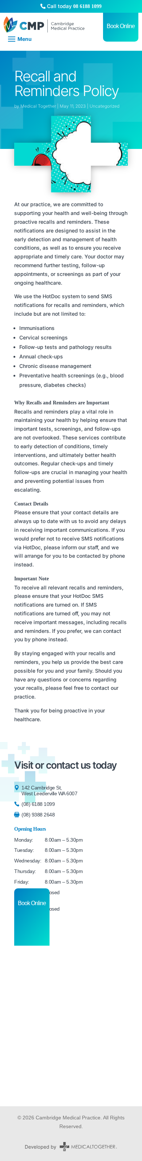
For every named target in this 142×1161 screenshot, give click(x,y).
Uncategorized (104, 106)
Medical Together (38, 106)
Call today (74, 6)
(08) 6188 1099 (38, 804)
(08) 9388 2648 (38, 815)
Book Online (32, 903)
